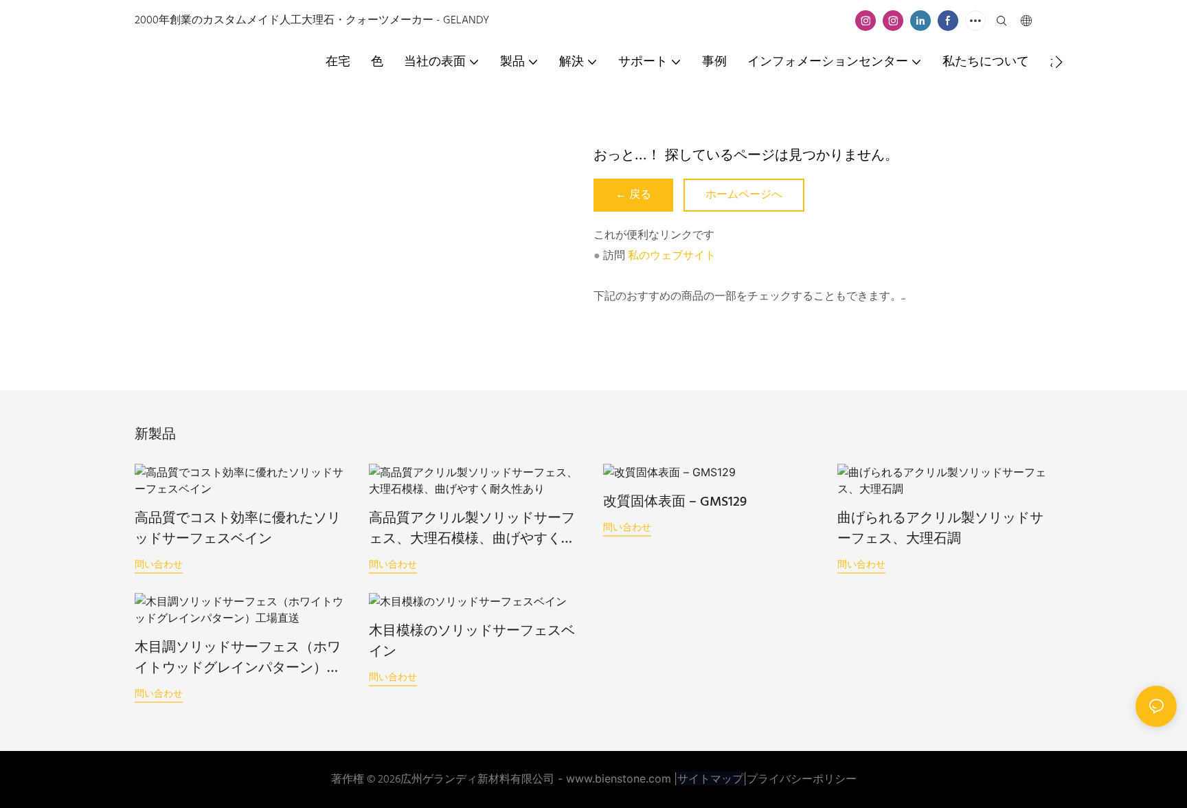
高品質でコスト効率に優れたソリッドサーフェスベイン (238, 529)
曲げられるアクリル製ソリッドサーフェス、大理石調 (940, 529)
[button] (1059, 62)
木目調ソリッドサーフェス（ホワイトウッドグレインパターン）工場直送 (238, 658)
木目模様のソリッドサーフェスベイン (472, 641)
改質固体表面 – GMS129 (675, 502)
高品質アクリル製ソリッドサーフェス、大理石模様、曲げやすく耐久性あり (472, 529)
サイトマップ (710, 778)
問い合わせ (159, 564)
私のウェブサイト (672, 256)
